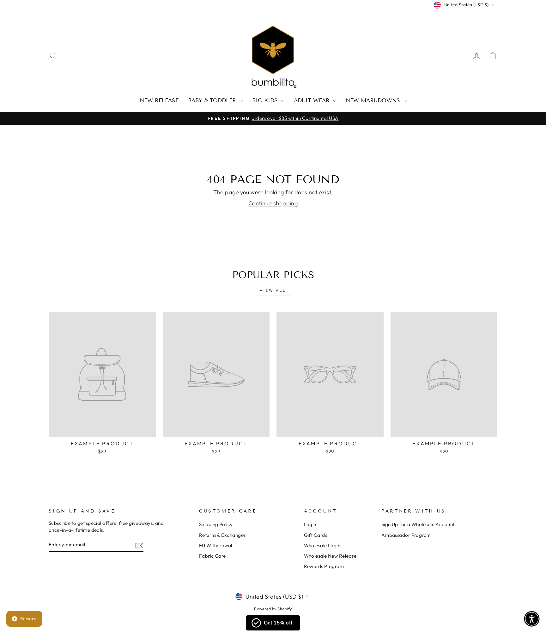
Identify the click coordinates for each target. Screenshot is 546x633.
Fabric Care (212, 556)
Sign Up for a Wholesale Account (418, 524)
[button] (532, 619)
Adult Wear (312, 100)
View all (273, 290)
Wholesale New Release (330, 556)
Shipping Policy (216, 524)
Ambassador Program (406, 535)
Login (310, 524)
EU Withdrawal (215, 545)
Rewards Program (324, 566)
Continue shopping (273, 203)
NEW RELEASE (159, 100)
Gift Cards (315, 535)
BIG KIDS (266, 100)
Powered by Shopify (273, 608)
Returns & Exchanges (222, 535)
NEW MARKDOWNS (374, 100)
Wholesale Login (322, 545)
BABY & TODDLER (213, 100)
